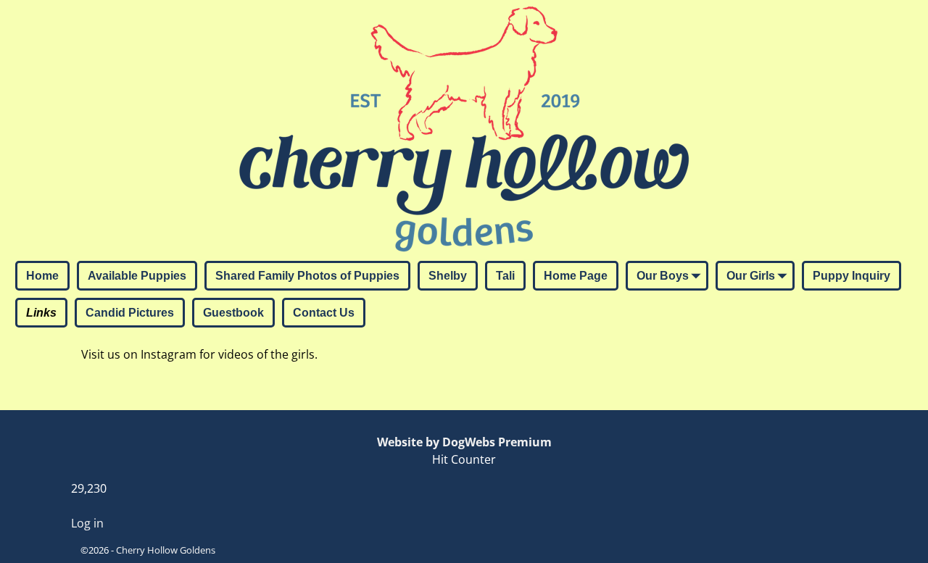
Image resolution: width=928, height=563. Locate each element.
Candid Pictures (130, 312)
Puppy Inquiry (851, 276)
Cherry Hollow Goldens (165, 549)
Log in (87, 523)
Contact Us (324, 312)
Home (42, 276)
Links (41, 312)
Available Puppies (137, 276)
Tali (505, 276)
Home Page (576, 276)
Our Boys (663, 276)
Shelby (447, 276)
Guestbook (233, 312)
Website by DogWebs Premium (464, 442)
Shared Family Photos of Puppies (307, 276)
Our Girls (750, 276)
